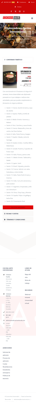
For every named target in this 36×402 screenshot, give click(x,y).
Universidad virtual (29, 301)
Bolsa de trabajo (27, 281)
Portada (6, 36)
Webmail (28, 294)
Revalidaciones (7, 367)
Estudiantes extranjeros (6, 371)
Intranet (27, 297)
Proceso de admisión (6, 359)
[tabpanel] (18, 137)
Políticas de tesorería (6, 377)
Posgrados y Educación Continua (20, 36)
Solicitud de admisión (6, 353)
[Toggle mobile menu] (32, 18)
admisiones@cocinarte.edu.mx (8, 320)
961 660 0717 (8, 316)
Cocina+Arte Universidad (12, 396)
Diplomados (10, 39)
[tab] (18, 59)
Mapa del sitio (28, 275)
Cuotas (5, 364)
